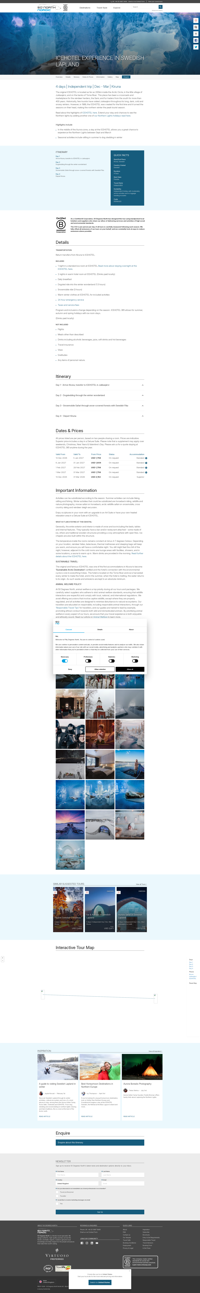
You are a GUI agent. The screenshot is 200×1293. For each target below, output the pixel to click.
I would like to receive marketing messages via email (73, 1200)
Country (59, 1180)
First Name (60, 1171)
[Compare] (195, 27)
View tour (68, 909)
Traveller (63, 1196)
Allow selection (100, 669)
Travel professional (66, 1192)
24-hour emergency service (71, 300)
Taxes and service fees (68, 305)
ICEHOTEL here (89, 112)
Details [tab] (100, 629)
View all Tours (140, 884)
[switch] (88, 661)
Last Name (106, 1171)
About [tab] (131, 629)
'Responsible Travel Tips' (67, 608)
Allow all (130, 669)
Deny (70, 669)
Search (161, 7)
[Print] (195, 33)
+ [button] (2, 958)
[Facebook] (195, 40)
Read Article (44, 1116)
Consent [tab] (69, 629)
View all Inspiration (155, 1051)
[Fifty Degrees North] (49, 7)
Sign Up (100, 1212)
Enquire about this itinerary (70, 1142)
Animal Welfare (100, 617)
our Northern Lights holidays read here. (112, 115)
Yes (61, 1204)
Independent (118, 185)
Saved (88, 892)
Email (104, 1180)
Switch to (100, 1282)
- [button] (2, 960)
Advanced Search (157, 10)
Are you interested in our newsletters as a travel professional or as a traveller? (81, 1188)
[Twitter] (195, 47)
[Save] (195, 20)
